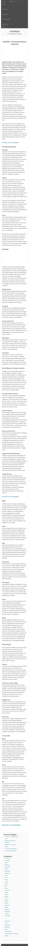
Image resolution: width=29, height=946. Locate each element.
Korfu (6, 875)
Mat (6, 886)
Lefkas (6, 882)
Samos (6, 903)
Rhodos (7, 901)
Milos (6, 888)
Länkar (6, 936)
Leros (6, 884)
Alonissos (5, 24)
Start (4, 2)
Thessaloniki (6, 19)
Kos (6, 877)
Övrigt (6, 894)
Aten (3, 4)
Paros (6, 899)
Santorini (7, 905)
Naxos (6, 892)
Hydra (6, 869)
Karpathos (7, 871)
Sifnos (6, 907)
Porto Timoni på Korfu (11, 848)
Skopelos (7, 911)
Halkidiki (5, 9)
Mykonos (5, 14)
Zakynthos (7, 916)
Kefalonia (7, 873)
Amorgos (7, 860)
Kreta (6, 879)
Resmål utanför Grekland (11, 933)
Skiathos (7, 909)
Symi (3, 27)
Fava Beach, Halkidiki (10, 851)
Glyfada (7, 865)
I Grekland (14, 31)
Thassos (7, 913)
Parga (6, 896)
